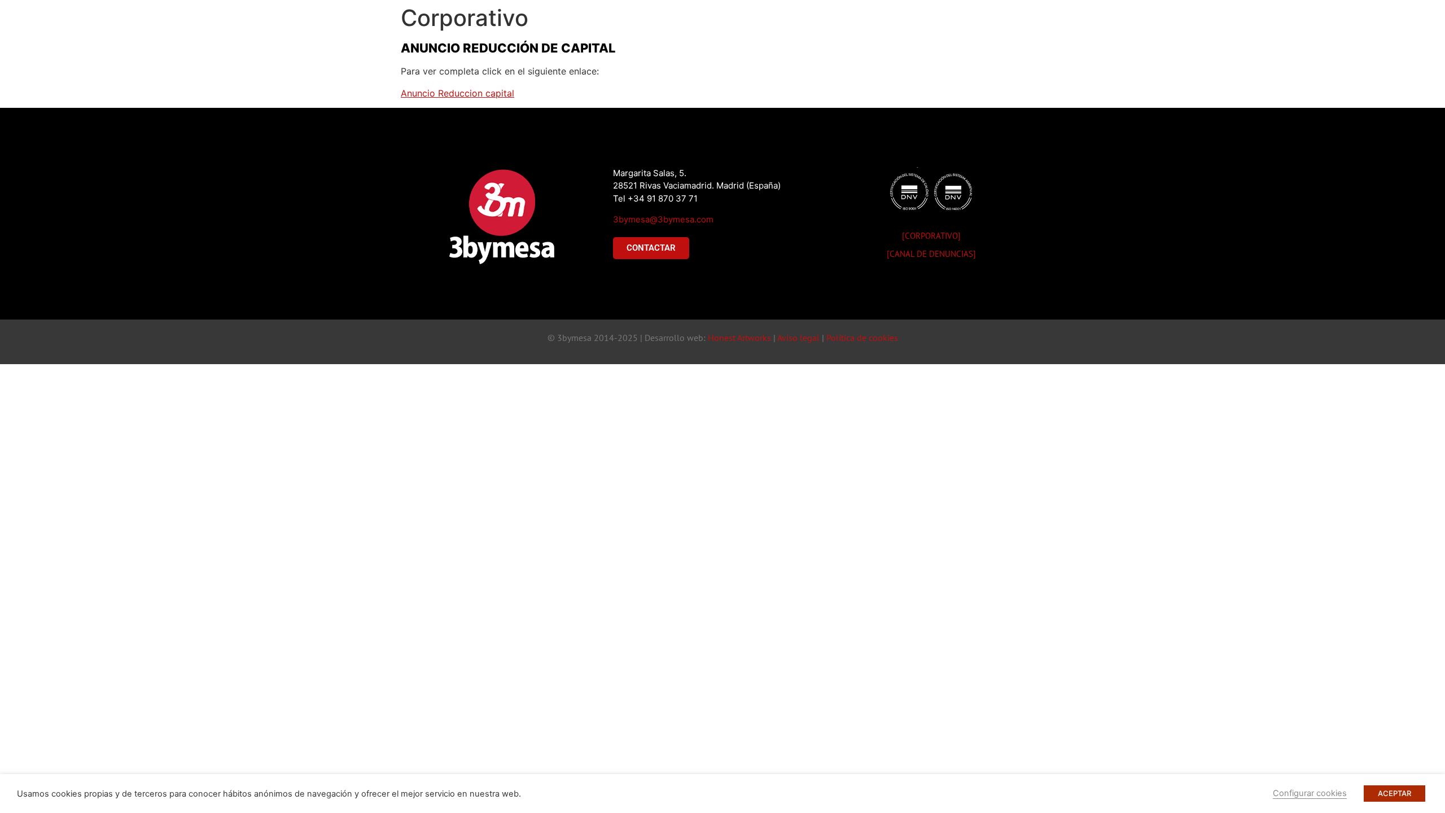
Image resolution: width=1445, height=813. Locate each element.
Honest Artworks (739, 337)
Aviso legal (798, 337)
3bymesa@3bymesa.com (663, 219)
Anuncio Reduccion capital (457, 93)
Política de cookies (862, 337)
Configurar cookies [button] (1310, 793)
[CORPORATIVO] (931, 235)
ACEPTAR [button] (1394, 793)
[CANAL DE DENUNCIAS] (931, 253)
